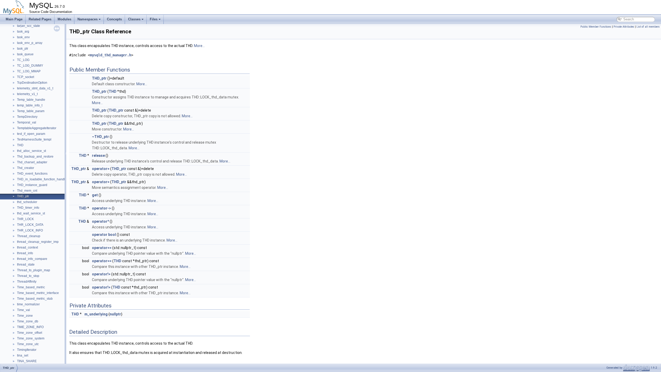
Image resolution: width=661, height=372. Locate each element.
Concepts (114, 19)
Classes (134, 19)
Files (154, 19)
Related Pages (40, 19)
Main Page (14, 19)
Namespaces (87, 19)
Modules (64, 19)
